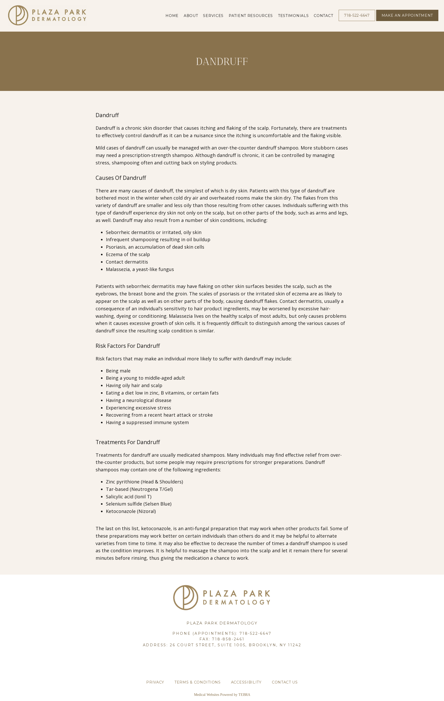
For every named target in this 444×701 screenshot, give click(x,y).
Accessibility (246, 682)
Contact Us (285, 682)
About (191, 15)
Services (213, 15)
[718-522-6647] (356, 20)
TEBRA (244, 695)
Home (172, 15)
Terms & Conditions (197, 682)
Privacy (155, 682)
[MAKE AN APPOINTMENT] (407, 20)
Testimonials (293, 15)
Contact (323, 15)
